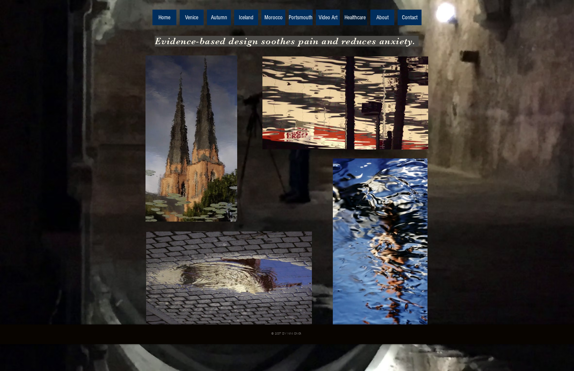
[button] (191, 213)
